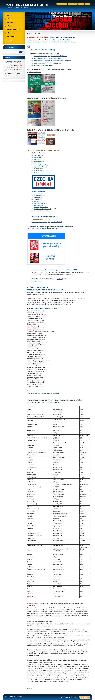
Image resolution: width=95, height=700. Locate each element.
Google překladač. (65, 39)
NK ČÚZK (84, 631)
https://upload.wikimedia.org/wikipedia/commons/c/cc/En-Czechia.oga (52, 60)
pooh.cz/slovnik (38, 197)
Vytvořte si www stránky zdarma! (70, 697)
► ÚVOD (29, 33)
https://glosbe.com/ (37, 281)
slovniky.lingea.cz (39, 157)
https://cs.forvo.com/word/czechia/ (43, 65)
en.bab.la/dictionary (39, 161)
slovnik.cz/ (37, 163)
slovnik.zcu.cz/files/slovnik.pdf (42, 209)
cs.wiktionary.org (38, 168)
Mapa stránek (73, 3)
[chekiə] (72, 37)
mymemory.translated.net (41, 165)
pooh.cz (36, 172)
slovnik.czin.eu (38, 159)
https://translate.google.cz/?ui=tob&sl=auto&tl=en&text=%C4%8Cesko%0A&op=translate (51, 42)
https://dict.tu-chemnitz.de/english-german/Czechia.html (47, 222)
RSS (82, 3)
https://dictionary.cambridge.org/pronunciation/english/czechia (50, 56)
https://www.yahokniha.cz (34, 72)
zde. (63, 637)
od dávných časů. (47, 645)
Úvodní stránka (62, 3)
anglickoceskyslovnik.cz (40, 167)
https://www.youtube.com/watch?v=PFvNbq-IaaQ (44, 228)
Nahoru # (29, 688)
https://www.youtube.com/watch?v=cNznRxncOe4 (47, 58)
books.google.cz (38, 155)
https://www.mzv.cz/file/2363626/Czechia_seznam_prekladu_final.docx (46, 402)
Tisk (88, 3)
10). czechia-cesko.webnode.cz (40, 210)
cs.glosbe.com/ (38, 170)
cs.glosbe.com (38, 199)
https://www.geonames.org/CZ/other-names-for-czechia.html (43, 393)
